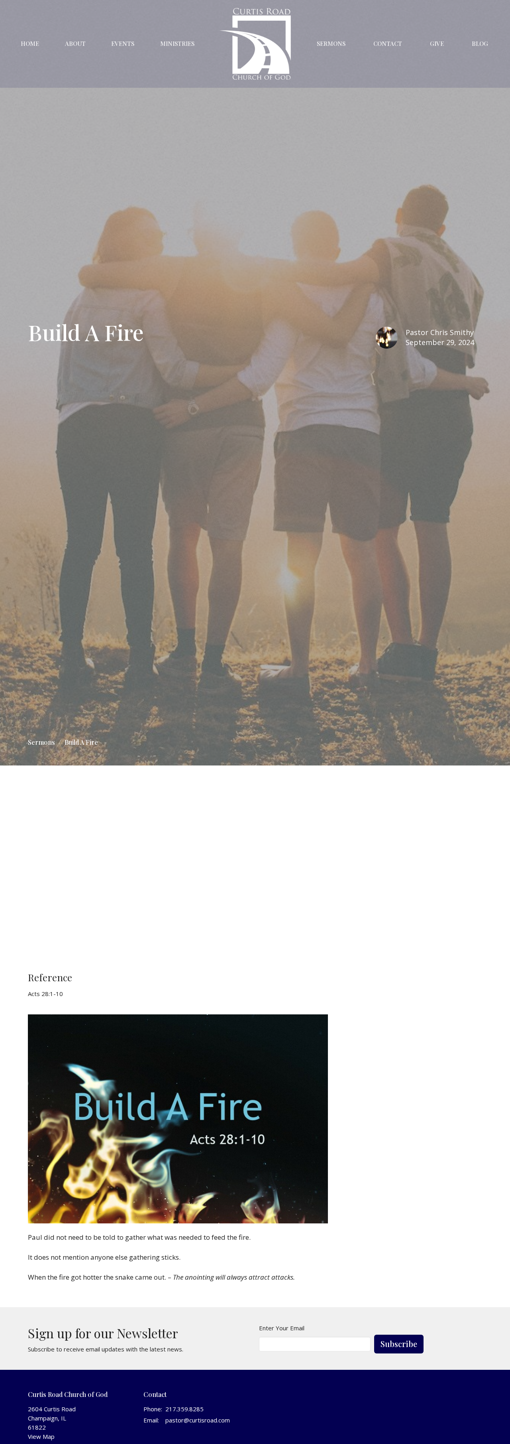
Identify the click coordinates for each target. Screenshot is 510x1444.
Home (30, 43)
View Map (41, 1436)
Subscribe (399, 1343)
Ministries (177, 43)
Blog (480, 43)
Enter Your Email (281, 1328)
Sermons (331, 43)
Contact (387, 43)
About (75, 43)
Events (122, 43)
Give (437, 43)
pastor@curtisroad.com (197, 1420)
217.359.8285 (184, 1409)
